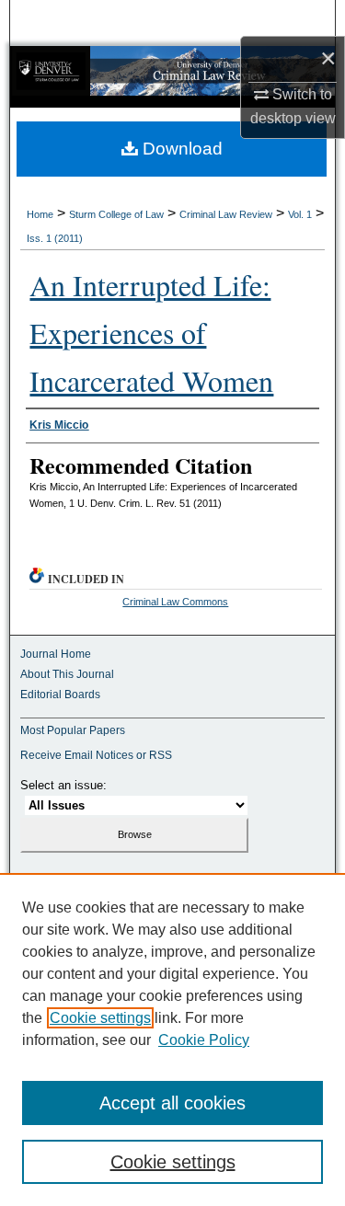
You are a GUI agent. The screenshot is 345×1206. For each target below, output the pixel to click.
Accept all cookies (172, 1103)
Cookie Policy (203, 1040)
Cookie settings (100, 1018)
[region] (172, 1039)
